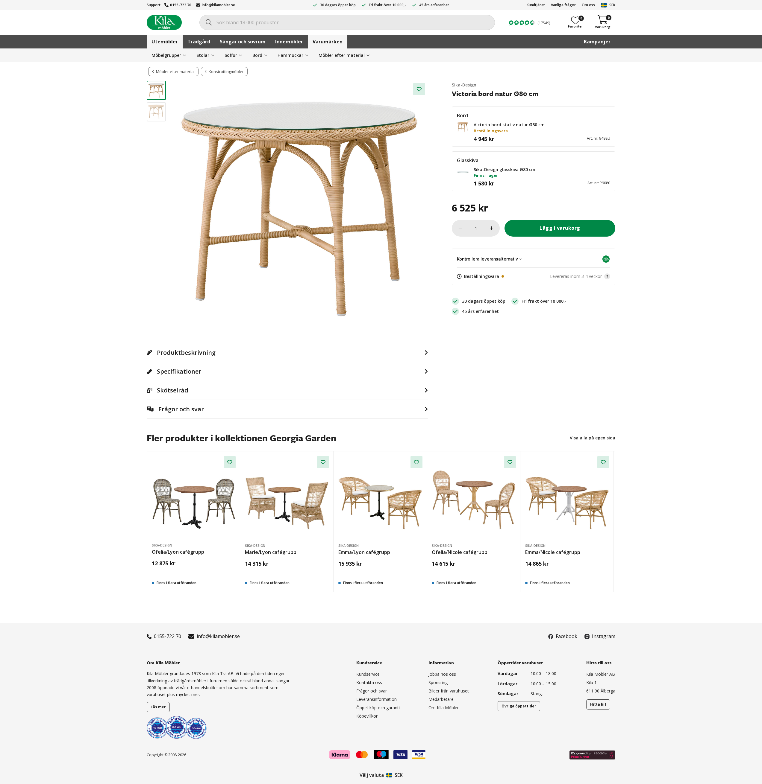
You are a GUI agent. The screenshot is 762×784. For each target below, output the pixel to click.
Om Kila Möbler (443, 707)
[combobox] (347, 22)
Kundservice (368, 674)
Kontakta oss (369, 682)
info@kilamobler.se (218, 4)
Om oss (588, 4)
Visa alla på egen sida (592, 438)
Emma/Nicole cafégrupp (552, 552)
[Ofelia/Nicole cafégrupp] (474, 498)
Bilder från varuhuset (448, 691)
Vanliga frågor (563, 4)
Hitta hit (598, 704)
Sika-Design (464, 85)
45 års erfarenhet (434, 4)
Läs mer (158, 707)
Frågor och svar (371, 691)
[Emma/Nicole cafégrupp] (567, 498)
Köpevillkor (367, 716)
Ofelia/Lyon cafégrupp (178, 552)
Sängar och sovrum (243, 41)
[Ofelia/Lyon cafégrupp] (194, 498)
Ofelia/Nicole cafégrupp (459, 552)
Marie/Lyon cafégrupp (270, 552)
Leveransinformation (376, 699)
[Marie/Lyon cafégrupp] (287, 498)
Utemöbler (165, 41)
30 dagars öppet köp (338, 4)
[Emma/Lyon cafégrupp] (380, 498)
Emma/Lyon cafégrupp (364, 552)
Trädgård (198, 41)
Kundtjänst (536, 4)
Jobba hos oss (442, 674)
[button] (463, 127)
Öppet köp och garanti (378, 707)
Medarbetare (441, 699)
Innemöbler (289, 41)
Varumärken (328, 41)
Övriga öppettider (519, 706)
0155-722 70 (180, 4)
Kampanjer (597, 41)
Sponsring (438, 682)
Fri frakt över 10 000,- (387, 4)
